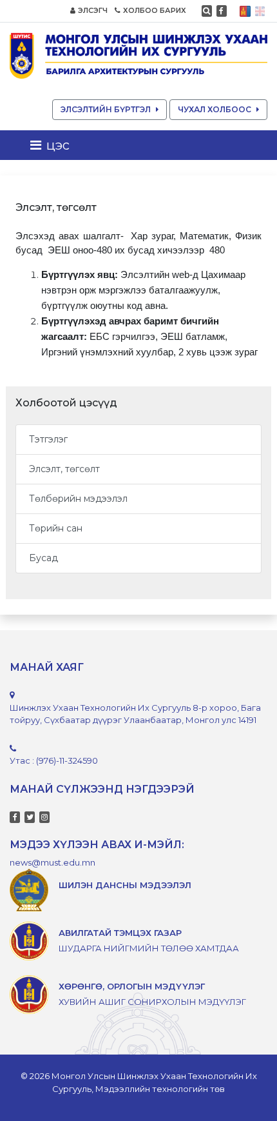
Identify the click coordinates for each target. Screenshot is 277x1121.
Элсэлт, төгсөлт (64, 469)
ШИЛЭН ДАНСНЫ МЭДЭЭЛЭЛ (125, 885)
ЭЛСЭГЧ (93, 10)
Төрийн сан (55, 528)
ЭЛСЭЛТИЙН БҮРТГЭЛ (106, 109)
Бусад (43, 558)
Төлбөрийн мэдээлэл (78, 498)
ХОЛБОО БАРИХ (154, 10)
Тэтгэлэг (48, 439)
